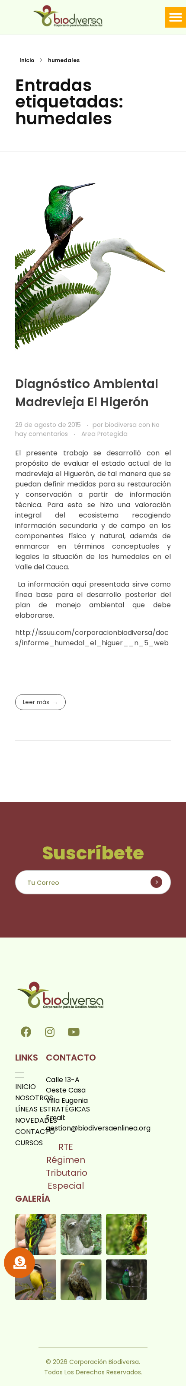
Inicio (26, 60)
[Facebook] (26, 1031)
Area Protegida (104, 433)
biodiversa (121, 424)
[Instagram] (50, 1031)
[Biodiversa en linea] (76, 15)
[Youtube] (73, 1031)
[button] (175, 17)
